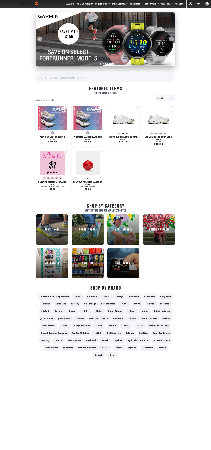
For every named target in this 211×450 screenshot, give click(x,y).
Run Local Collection (85, 4)
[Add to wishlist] (66, 107)
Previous (39, 38)
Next (171, 38)
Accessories (166, 4)
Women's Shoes (101, 4)
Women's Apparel (119, 4)
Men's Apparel (150, 4)
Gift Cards (179, 4)
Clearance (70, 4)
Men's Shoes (135, 4)
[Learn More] (105, 39)
